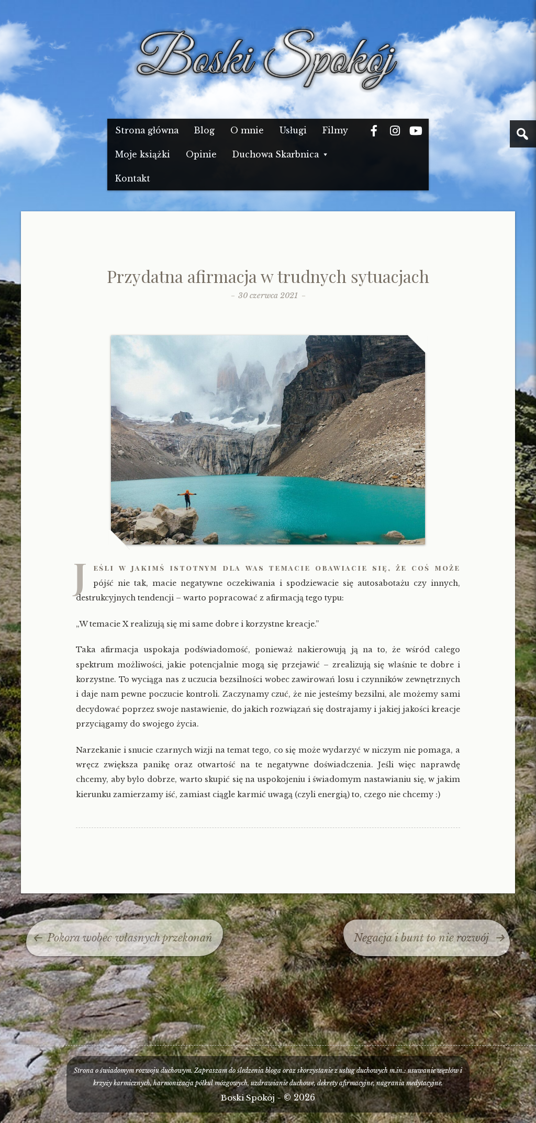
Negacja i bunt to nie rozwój (421, 938)
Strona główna (146, 130)
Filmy (335, 130)
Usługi (293, 130)
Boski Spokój (248, 1098)
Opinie (201, 155)
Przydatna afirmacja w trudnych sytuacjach (268, 276)
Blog (204, 130)
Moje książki (142, 155)
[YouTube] (416, 131)
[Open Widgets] (523, 134)
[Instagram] (395, 131)
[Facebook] (374, 131)
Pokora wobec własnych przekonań (130, 938)
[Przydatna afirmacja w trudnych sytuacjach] (268, 542)
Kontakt (132, 179)
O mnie (247, 130)
